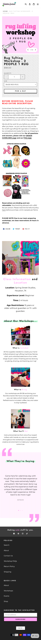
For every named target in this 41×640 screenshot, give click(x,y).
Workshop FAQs (10, 561)
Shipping (7, 572)
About (6, 550)
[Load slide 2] (20, 510)
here (4, 210)
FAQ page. (28, 138)
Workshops (8, 591)
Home (5, 11)
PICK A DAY (20, 91)
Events (6, 596)
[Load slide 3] (22, 510)
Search (6, 545)
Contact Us (8, 556)
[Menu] (38, 4)
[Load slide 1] (19, 510)
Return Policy (9, 566)
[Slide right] (35, 50)
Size (5, 81)
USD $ (20, 628)
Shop (6, 601)
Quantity (7, 73)
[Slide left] (28, 50)
